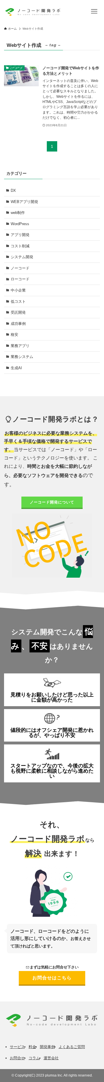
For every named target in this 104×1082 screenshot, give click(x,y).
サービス (17, 1047)
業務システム (22, 357)
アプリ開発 (20, 235)
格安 (14, 334)
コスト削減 (20, 246)
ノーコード (20, 268)
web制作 (18, 212)
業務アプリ (20, 346)
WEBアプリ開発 (24, 202)
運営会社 (51, 1058)
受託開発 (18, 312)
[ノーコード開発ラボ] (32, 11)
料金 (32, 1047)
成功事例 (18, 323)
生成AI (16, 368)
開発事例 (47, 1047)
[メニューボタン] (94, 11)
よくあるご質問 (72, 1047)
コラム (34, 1058)
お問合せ (17, 1058)
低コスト (18, 301)
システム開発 (22, 257)
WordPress (20, 224)
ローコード (20, 279)
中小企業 (18, 290)
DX (13, 190)
